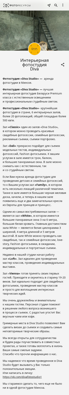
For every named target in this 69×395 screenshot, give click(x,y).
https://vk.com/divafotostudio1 (22, 377)
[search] (49, 5)
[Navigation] (62, 5)
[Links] (62, 64)
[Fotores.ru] (17, 5)
